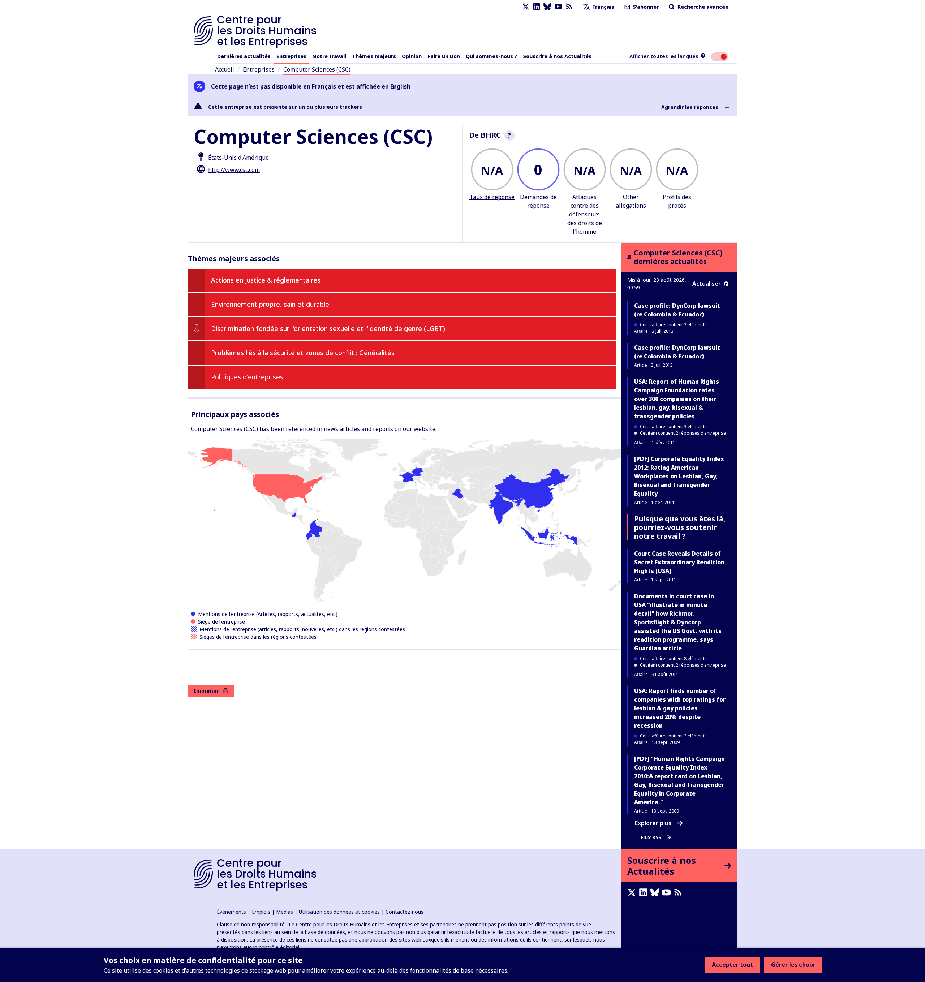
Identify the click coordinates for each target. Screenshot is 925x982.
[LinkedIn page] (536, 6)
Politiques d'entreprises (247, 376)
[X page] (525, 6)
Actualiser (706, 284)
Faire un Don (443, 56)
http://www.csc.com (234, 170)
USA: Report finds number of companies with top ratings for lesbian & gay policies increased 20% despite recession (680, 708)
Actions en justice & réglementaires (265, 280)
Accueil (224, 69)
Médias (284, 911)
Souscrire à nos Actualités (557, 56)
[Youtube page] (558, 6)
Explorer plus (653, 823)
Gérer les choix (792, 965)
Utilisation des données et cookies (339, 911)
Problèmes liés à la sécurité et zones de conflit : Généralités (303, 352)
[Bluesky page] (547, 6)
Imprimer (206, 690)
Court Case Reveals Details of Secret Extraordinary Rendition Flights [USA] (679, 562)
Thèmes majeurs (374, 56)
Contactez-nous (404, 911)
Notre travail (329, 56)
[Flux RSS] (569, 6)
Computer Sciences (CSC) (316, 69)
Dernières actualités (244, 56)
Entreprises (291, 56)
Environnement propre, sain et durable (270, 304)
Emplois (261, 911)
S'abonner (645, 6)
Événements (231, 911)
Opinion (412, 56)
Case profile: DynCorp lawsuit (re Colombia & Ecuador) (677, 310)
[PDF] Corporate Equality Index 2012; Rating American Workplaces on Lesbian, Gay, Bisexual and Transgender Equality (679, 476)
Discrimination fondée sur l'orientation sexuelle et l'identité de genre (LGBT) (328, 328)
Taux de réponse (492, 197)
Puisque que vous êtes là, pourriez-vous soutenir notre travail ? (680, 527)
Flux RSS (651, 837)
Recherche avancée (702, 6)
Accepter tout (732, 965)
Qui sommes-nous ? (491, 56)
